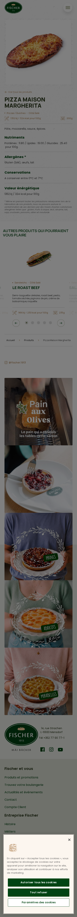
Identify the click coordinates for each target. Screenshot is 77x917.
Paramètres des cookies (39, 902)
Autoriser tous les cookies (39, 882)
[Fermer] (69, 840)
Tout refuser (38, 892)
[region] (38, 874)
